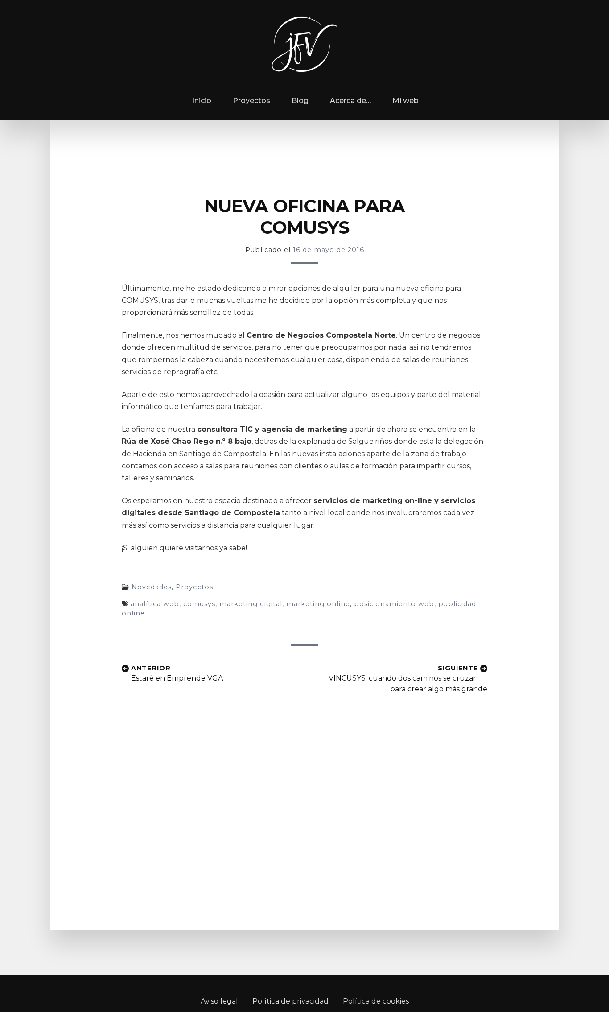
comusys (199, 604)
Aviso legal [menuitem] (219, 1001)
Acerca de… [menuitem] (350, 100)
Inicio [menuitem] (200, 100)
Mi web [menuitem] (405, 100)
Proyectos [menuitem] (251, 100)
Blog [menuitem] (300, 100)
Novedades (152, 587)
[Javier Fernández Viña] (304, 44)
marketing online (318, 604)
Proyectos (194, 587)
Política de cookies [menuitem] (376, 1001)
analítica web (155, 604)
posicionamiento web (394, 604)
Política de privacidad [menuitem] (290, 1001)
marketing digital (250, 604)
